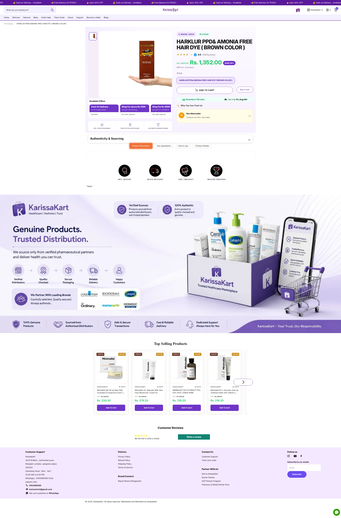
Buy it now (244, 89)
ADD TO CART (206, 90)
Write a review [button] (194, 437)
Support (79, 17)
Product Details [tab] (202, 146)
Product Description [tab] (141, 146)
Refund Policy (124, 460)
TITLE (179, 73)
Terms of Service (125, 467)
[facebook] (301, 456)
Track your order (209, 460)
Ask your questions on (44, 493)
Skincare (16, 17)
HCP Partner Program (211, 481)
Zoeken (52, 10)
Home (6, 17)
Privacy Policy (124, 456)
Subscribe (297, 474)
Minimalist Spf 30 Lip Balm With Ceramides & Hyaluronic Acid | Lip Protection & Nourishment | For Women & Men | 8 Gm (111, 391)
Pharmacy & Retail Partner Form (215, 484)
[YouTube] (295, 456)
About (70, 17)
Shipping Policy (124, 464)
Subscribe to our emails (298, 462)
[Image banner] (170, 264)
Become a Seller (94, 17)
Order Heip (46, 17)
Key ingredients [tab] (164, 146)
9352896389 (35, 485)
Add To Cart (111, 408)
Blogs (106, 17)
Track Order (59, 17)
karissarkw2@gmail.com (40, 489)
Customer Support (210, 456)
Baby (36, 17)
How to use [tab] (183, 146)
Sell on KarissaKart (210, 474)
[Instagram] (288, 456)
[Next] (243, 382)
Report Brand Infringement (129, 481)
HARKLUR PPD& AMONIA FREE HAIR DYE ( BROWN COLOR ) (205, 80)
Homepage (8, 24)
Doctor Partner (208, 477)
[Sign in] (328, 10)
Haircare (26, 17)
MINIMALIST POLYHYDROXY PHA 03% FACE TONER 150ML (186, 391)
